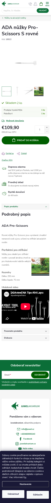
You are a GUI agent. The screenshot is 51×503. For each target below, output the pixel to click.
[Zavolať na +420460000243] (30, 4)
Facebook (27, 438)
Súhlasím (37, 494)
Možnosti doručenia (15, 120)
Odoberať (40, 375)
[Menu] (47, 4)
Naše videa (28, 448)
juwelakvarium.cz (28, 443)
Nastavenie (25, 484)
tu (25, 477)
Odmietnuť (13, 494)
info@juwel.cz (27, 429)
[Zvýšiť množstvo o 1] (46, 127)
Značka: (7, 160)
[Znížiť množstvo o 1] (46, 131)
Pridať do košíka (28, 140)
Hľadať (43, 10)
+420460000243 (27, 434)
